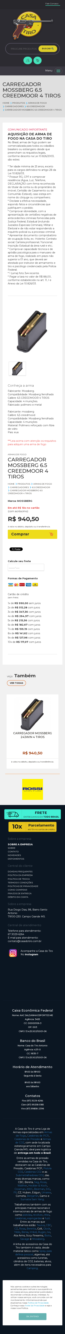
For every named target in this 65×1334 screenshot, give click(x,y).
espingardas (34, 1218)
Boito (47, 1235)
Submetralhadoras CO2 (30, 1175)
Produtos (18, 103)
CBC (48, 1225)
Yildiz (17, 1232)
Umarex (46, 1192)
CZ (16, 1228)
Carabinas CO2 (33, 1171)
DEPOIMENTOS (16, 858)
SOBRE (11, 848)
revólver (38, 1214)
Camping (32, 1268)
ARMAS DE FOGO (37, 103)
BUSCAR (46, 48)
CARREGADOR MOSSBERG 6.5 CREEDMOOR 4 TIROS (33, 109)
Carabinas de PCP (38, 1135)
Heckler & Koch (37, 1185)
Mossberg (38, 1239)
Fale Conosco (51, 3)
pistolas (27, 1214)
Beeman (39, 1189)
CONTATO (13, 851)
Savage (24, 1239)
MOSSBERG (24, 501)
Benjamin (32, 1195)
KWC (30, 1189)
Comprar (20, 534)
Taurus (41, 1225)
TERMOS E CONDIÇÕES (20, 882)
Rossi (43, 1182)
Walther (22, 1185)
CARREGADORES (14, 106)
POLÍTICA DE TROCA (19, 879)
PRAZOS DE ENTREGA (20, 893)
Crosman (20, 1189)
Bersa (24, 1232)
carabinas (20, 1218)
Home (6, 103)
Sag (36, 1182)
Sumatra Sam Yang (32, 1199)
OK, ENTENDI (32, 1316)
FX (15, 1192)
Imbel (33, 1232)
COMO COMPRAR (17, 889)
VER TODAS (16, 683)
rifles (47, 1214)
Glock (46, 1228)
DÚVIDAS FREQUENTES (20, 871)
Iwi (48, 1232)
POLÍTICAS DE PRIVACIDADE (23, 886)
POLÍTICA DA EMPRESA (20, 875)
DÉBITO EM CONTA (18, 897)
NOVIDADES (14, 855)
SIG (48, 1189)
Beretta (31, 1228)
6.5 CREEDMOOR (36, 106)
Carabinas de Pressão (27, 1139)
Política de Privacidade (38, 1303)
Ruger (42, 1232)
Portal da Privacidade (34, 1305)
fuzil (47, 1218)
